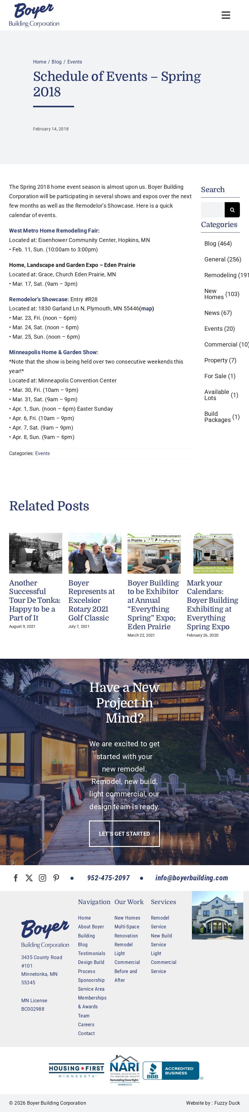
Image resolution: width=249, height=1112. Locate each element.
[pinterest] (56, 878)
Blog (218, 243)
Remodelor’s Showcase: (39, 299)
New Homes (222, 294)
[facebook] (15, 878)
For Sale (220, 376)
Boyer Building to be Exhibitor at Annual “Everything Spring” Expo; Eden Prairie (153, 605)
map (146, 308)
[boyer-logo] (34, 15)
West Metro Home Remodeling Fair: (54, 230)
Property (220, 360)
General (222, 259)
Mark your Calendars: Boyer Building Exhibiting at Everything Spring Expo (212, 605)
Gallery (35, 553)
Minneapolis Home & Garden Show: (53, 352)
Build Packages (222, 416)
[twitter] (29, 878)
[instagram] (42, 878)
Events (42, 453)
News (218, 312)
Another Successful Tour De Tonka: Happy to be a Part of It (34, 600)
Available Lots (221, 395)
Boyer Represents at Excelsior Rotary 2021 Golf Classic (91, 600)
